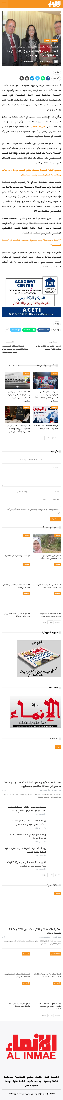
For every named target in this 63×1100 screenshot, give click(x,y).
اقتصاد (38, 1077)
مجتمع (58, 746)
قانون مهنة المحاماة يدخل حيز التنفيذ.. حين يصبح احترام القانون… (26, 864)
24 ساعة (54, 40)
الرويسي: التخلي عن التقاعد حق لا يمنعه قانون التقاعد (48, 347)
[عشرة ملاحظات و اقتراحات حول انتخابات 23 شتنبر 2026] (31, 909)
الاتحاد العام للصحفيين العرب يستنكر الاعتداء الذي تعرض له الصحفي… (28, 822)
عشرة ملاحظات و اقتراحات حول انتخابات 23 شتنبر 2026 (35, 931)
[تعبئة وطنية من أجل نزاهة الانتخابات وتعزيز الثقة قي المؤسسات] (47, 961)
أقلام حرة (26, 953)
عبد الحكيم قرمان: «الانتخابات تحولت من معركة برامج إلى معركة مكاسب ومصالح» (32, 784)
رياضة (8, 1081)
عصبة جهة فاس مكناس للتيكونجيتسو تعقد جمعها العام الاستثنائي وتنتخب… (26, 809)
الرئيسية (55, 1077)
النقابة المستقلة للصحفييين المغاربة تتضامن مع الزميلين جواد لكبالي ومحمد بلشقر (15, 349)
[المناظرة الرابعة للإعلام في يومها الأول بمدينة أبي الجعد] (16, 572)
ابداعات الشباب (55, 953)
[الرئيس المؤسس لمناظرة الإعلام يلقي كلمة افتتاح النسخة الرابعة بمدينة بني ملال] (16, 601)
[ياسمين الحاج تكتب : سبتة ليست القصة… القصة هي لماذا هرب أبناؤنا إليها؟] (47, 991)
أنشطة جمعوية (50, 1081)
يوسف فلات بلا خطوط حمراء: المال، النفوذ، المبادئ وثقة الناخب (25, 850)
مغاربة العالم (31, 1085)
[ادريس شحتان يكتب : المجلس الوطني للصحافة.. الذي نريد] (16, 961)
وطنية (47, 40)
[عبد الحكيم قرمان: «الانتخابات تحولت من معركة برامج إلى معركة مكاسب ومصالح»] (31, 762)
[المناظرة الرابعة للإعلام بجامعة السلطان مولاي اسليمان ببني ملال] (47, 601)
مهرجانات (8, 1077)
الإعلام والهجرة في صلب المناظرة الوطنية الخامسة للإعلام (26, 836)
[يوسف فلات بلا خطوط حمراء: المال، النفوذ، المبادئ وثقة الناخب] (54, 851)
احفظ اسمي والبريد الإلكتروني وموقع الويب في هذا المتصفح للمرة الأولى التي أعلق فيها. (33, 511)
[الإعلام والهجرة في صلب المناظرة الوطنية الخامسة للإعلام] (45, 414)
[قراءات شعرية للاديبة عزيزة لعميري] (16, 543)
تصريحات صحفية (38, 126)
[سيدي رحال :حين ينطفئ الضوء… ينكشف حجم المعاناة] (16, 991)
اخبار (46, 1077)
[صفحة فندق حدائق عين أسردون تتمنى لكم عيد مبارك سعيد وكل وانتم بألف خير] (47, 572)
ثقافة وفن (20, 1077)
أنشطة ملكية (19, 1081)
